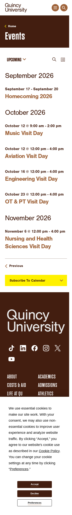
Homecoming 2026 (28, 96)
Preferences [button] (19, 469)
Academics (47, 376)
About (12, 376)
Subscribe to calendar (27, 281)
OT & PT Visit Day (26, 201)
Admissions (47, 385)
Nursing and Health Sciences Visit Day (28, 242)
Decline (35, 493)
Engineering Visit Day (31, 178)
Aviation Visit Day (26, 156)
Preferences (34, 502)
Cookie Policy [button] (49, 451)
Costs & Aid (16, 385)
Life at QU (15, 393)
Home (12, 26)
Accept (35, 484)
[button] (55, 7)
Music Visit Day (23, 133)
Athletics (46, 393)
